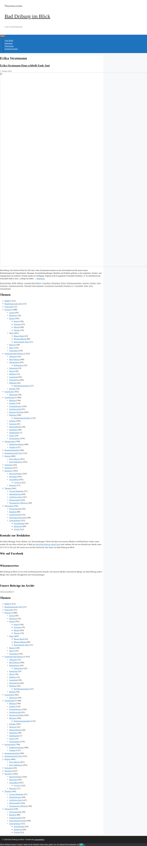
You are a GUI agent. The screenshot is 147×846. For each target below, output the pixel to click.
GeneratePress (39, 839)
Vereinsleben (14, 438)
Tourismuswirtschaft (15, 286)
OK (81, 845)
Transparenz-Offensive (18, 503)
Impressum (9, 43)
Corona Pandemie (16, 491)
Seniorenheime (15, 427)
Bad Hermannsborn (22, 386)
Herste (11, 371)
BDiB (14, 283)
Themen (8, 488)
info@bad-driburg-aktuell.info (47, 544)
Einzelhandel (19, 523)
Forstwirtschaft (15, 509)
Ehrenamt (13, 477)
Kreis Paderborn (15, 462)
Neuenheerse (14, 380)
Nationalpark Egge (21, 342)
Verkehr (12, 447)
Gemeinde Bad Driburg (32, 283)
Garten (12, 313)
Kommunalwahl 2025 (13, 453)
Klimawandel (14, 500)
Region (7, 456)
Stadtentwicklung (16, 444)
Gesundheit (46, 283)
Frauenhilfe (79, 286)
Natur (11, 333)
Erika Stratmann (38, 286)
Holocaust (13, 395)
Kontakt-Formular (11, 49)
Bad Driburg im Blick (27, 16)
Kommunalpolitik (12, 450)
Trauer (11, 436)
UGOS (16, 529)
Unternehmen (14, 520)
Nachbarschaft (15, 409)
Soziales (93, 283)
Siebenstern (18, 365)
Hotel (86, 286)
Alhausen (13, 356)
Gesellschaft (10, 397)
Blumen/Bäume (20, 339)
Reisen (63, 283)
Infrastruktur (55, 283)
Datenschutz (9, 46)
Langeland (13, 377)
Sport (99, 283)
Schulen (12, 421)
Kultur (11, 318)
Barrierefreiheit (5, 283)
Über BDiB (9, 41)
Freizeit (8, 310)
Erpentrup (13, 368)
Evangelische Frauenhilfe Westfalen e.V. (59, 286)
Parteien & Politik (16, 412)
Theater (17, 330)
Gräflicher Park (15, 497)
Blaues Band (19, 336)
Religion (12, 415)
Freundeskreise (15, 406)
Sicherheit (13, 430)
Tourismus (4, 286)
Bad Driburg (14, 359)
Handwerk (18, 526)
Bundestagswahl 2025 (14, 304)
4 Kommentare (5, 289)
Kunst (16, 321)
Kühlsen (12, 374)
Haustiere (13, 315)
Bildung (20, 283)
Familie (12, 403)
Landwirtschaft (15, 515)
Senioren (85, 283)
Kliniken (12, 512)
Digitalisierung (15, 494)
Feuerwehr (9, 307)
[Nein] (84, 845)
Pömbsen (13, 383)
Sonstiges (8, 468)
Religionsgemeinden (74, 283)
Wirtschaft (27, 286)
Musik (16, 327)
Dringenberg (14, 362)
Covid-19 (17, 482)
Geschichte (9, 392)
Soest (91, 286)
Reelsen (12, 389)
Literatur (17, 324)
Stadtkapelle (14, 433)
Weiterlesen (40, 279)
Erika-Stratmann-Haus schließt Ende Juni (25, 65)
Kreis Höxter (14, 459)
